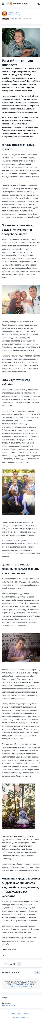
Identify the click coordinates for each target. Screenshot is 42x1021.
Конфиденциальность (20, 1017)
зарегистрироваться (21, 986)
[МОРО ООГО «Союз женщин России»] (17, 3)
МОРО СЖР (14, 13)
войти (28, 984)
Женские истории (8, 1005)
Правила (26, 1014)
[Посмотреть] (6, 964)
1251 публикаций (15, 15)
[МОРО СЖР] (4, 14)
